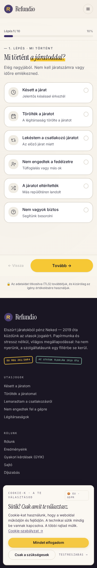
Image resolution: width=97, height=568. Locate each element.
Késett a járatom (17, 386)
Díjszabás (12, 472)
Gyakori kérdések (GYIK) (24, 457)
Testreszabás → (73, 554)
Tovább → (61, 265)
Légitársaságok (16, 417)
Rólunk (9, 441)
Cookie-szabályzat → (25, 531)
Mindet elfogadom (48, 542)
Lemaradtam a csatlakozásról (28, 401)
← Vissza (16, 265)
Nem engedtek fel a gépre (25, 409)
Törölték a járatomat (20, 393)
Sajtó (8, 465)
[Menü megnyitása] (88, 9)
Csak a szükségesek (32, 555)
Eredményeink (15, 449)
